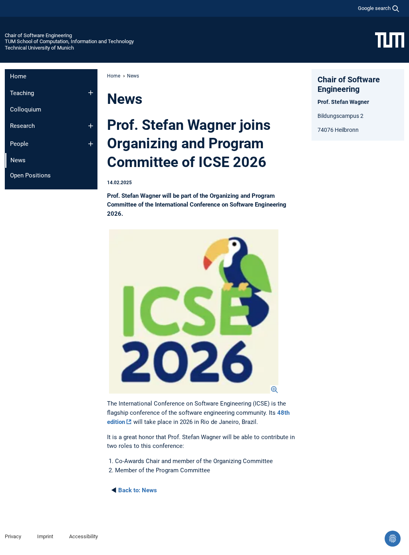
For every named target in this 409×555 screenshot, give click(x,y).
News (137, 490)
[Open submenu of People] (90, 144)
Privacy (13, 536)
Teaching (22, 93)
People (19, 143)
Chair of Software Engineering (38, 35)
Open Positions (30, 175)
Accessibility (83, 536)
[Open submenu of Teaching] (90, 92)
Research (22, 125)
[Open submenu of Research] (90, 126)
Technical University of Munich (39, 48)
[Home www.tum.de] (389, 39)
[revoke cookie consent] (393, 539)
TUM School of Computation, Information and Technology (69, 41)
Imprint (45, 536)
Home (18, 76)
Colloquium (25, 109)
